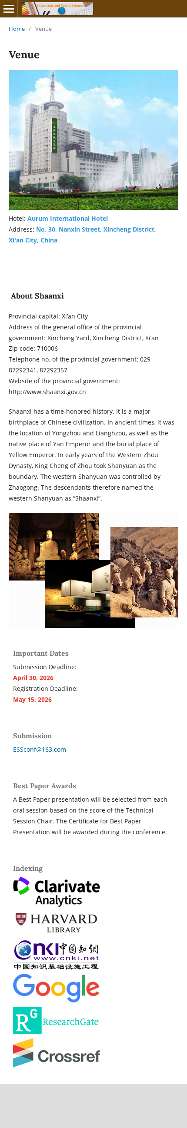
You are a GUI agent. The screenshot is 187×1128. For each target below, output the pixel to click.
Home (17, 29)
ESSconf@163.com (39, 749)
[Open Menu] (8, 8)
